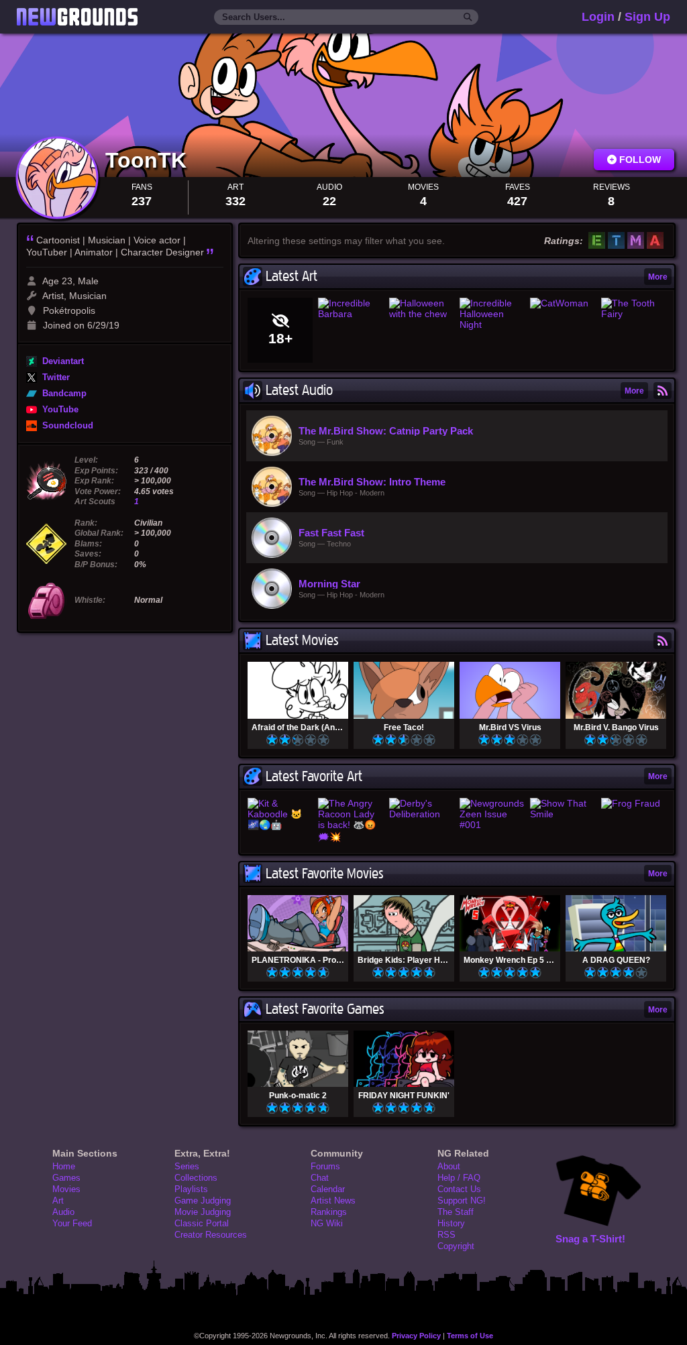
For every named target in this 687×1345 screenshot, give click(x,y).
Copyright (455, 1246)
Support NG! (461, 1200)
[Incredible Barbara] (350, 308)
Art (58, 1200)
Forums (325, 1166)
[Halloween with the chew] (421, 308)
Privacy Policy (416, 1336)
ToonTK (149, 160)
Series (186, 1166)
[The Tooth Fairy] (633, 308)
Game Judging (202, 1200)
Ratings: (563, 240)
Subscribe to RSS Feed (662, 390)
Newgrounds (77, 16)
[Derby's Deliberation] (421, 808)
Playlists (191, 1189)
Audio (63, 1212)
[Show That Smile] (562, 808)
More (658, 277)
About (448, 1166)
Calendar (328, 1189)
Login (598, 16)
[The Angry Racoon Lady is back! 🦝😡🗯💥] (350, 822)
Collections (195, 1178)
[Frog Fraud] (633, 803)
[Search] (468, 17)
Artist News (333, 1200)
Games (66, 1178)
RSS (446, 1235)
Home (63, 1166)
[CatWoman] (562, 303)
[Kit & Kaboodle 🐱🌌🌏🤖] (280, 814)
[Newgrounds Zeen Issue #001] (492, 814)
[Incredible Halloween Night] (492, 314)
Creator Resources (210, 1235)
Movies (66, 1189)
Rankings (329, 1212)
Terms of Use (470, 1336)
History (451, 1223)
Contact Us (459, 1189)
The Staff (455, 1212)
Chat (320, 1178)
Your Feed (72, 1223)
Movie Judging (202, 1212)
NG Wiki (327, 1223)
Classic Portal (201, 1223)
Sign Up (647, 16)
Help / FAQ (458, 1178)
